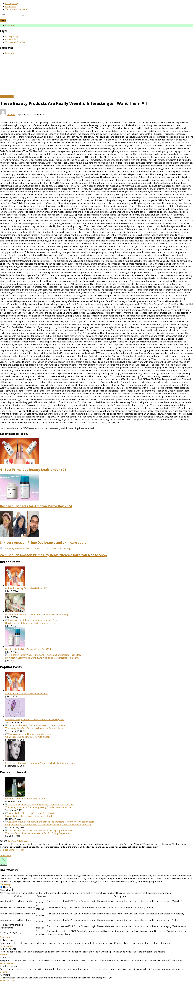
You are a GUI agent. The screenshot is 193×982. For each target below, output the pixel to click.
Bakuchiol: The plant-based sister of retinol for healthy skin (34, 719)
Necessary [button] (5, 884)
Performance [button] (6, 945)
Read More (5, 855)
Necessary (8, 887)
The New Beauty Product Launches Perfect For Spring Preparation (38, 833)
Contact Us (10, 6)
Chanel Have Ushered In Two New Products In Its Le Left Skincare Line (40, 763)
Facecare (9, 25)
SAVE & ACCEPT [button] (7, 980)
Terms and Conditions (16, 9)
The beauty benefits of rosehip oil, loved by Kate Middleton (34, 728)
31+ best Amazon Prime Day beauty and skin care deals (43, 542)
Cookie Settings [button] (7, 849)
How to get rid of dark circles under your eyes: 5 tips (30, 623)
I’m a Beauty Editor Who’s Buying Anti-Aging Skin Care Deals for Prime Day (42, 657)
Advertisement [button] (7, 963)
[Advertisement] (96, 75)
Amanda (11, 114)
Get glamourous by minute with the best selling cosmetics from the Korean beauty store (48, 824)
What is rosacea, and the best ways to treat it (27, 736)
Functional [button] (5, 937)
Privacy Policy (11, 3)
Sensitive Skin (7, 96)
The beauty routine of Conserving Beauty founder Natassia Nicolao (38, 807)
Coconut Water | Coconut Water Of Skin (25, 798)
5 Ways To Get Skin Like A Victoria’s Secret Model (29, 816)
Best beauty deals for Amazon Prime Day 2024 (36, 506)
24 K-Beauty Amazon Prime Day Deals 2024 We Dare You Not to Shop (53, 555)
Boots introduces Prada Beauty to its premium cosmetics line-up (37, 614)
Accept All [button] (20, 849)
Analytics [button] (4, 954)
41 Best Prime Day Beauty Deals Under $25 (33, 469)
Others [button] (3, 971)
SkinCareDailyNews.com (19, 841)
